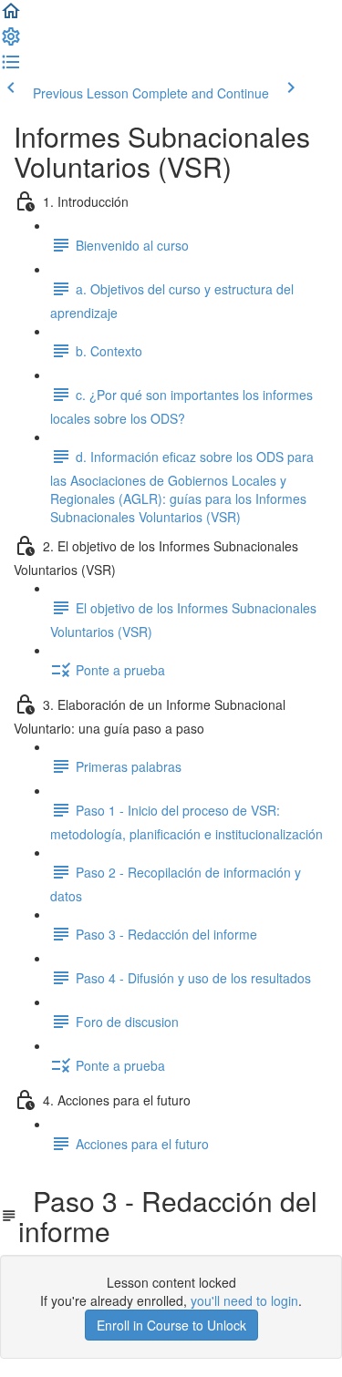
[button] (11, 16)
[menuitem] (11, 42)
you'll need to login (244, 1300)
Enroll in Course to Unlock (171, 1325)
